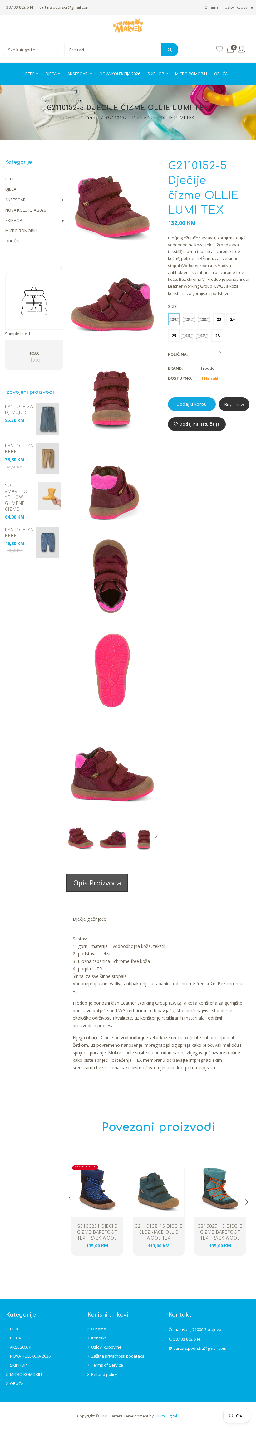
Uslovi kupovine (239, 7)
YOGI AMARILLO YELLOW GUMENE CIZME (16, 497)
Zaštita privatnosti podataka (118, 1356)
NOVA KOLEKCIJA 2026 (25, 210)
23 (219, 319)
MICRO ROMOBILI (21, 230)
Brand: (175, 368)
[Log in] (241, 49)
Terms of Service (107, 1365)
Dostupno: (180, 378)
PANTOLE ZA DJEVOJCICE (19, 409)
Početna (68, 117)
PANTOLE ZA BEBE (19, 449)
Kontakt (98, 1338)
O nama (211, 7)
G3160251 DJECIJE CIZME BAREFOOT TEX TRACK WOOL (97, 1232)
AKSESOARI (16, 199)
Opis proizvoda (97, 882)
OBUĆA (12, 241)
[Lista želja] (219, 49)
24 (232, 319)
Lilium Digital (166, 1416)
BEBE (10, 179)
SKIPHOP (13, 220)
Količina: (178, 354)
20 (174, 319)
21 (189, 319)
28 (217, 336)
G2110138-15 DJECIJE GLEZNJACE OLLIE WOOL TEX (159, 1232)
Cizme (91, 117)
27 (202, 336)
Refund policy (104, 1374)
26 (187, 336)
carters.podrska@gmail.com (64, 7)
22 (204, 319)
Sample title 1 (17, 333)
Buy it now (234, 404)
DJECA (10, 189)
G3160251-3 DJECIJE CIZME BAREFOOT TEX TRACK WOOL (220, 1232)
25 (174, 336)
